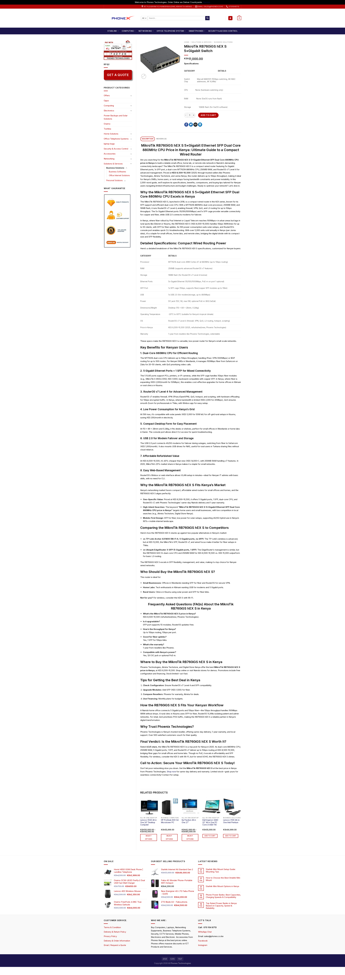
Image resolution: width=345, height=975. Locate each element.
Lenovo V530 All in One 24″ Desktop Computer (148, 822)
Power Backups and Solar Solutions (115, 117)
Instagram (202, 945)
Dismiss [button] (206, 2)
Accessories (109, 153)
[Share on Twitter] (191, 124)
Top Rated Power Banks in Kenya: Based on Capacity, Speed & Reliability (221, 905)
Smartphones (196, 31)
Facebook (203, 940)
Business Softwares (117, 172)
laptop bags (109, 143)
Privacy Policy (110, 936)
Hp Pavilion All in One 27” (189, 821)
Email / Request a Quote (115, 945)
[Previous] (140, 821)
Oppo (106, 100)
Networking (145, 31)
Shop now (171, 771)
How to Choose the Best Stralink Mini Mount (223, 879)
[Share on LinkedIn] (200, 124)
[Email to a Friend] (195, 124)
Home (186, 42)
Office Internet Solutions (119, 175)
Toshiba (107, 128)
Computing (128, 31)
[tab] (147, 139)
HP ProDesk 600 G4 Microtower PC (170, 821)
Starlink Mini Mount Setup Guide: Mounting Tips (221, 870)
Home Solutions (111, 133)
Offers (107, 95)
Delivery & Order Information (117, 940)
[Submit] (207, 18)
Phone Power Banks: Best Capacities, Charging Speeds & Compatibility (223, 896)
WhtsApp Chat (205, 932)
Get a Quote (118, 75)
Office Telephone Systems (116, 138)
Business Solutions (115, 168)
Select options (148, 837)
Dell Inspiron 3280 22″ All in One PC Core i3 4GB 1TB (210, 822)
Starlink (112, 31)
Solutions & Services (113, 163)
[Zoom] (143, 76)
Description (147, 139)
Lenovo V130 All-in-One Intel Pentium (231, 821)
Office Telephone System (170, 31)
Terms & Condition (112, 927)
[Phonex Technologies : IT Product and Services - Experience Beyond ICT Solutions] (120, 18)
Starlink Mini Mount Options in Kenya (222, 886)
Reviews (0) (161, 139)
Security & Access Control (223, 31)
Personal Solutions (114, 180)
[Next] (241, 821)
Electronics (109, 110)
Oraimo (107, 123)
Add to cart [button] (209, 836)
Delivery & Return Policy (115, 932)
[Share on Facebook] (186, 124)
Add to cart (208, 115)
